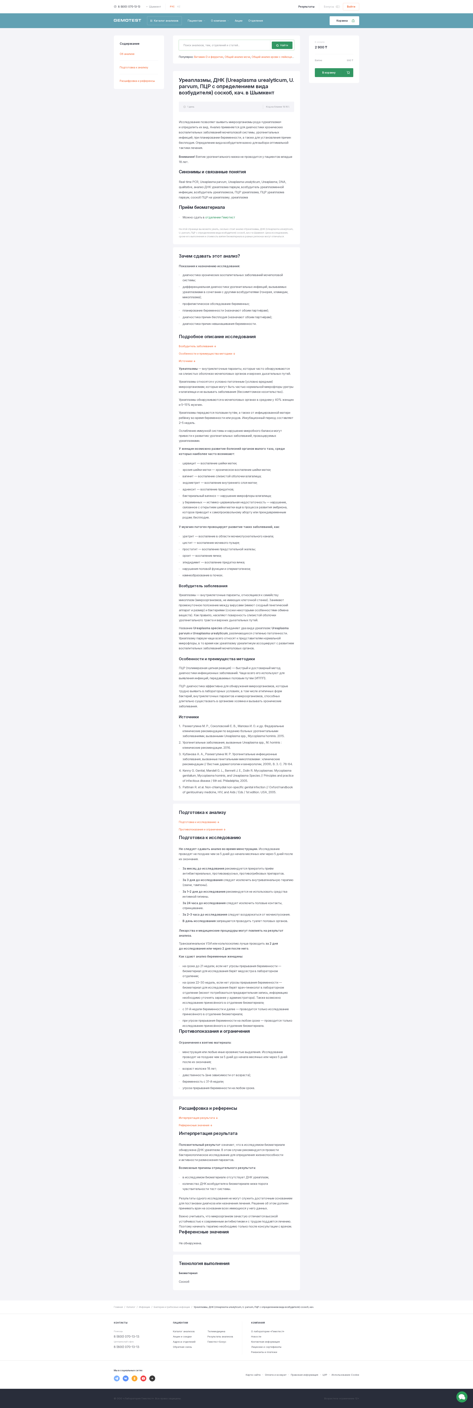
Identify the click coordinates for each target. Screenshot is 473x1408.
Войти (351, 6)
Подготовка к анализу (134, 67)
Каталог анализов (184, 1331)
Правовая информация (304, 1374)
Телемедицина (216, 1331)
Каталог (131, 1307)
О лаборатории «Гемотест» (267, 1331)
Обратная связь (182, 1346)
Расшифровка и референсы (137, 80)
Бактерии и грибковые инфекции (172, 1307)
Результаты (306, 6)
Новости (256, 1336)
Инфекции (144, 1307)
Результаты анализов (220, 1336)
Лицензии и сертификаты (266, 1346)
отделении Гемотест (220, 217)
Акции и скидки (182, 1336)
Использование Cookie (345, 1374)
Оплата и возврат (275, 1374)
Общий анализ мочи (237, 56)
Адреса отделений (184, 1341)
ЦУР (325, 1374)
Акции (238, 20)
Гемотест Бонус (216, 1341)
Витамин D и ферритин (208, 56)
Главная (118, 1307)
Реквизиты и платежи (264, 1352)
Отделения (255, 20)
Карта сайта (253, 1374)
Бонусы (329, 6)
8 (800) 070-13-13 (129, 6)
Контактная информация (265, 1341)
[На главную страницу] (127, 20)
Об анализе (127, 53)
